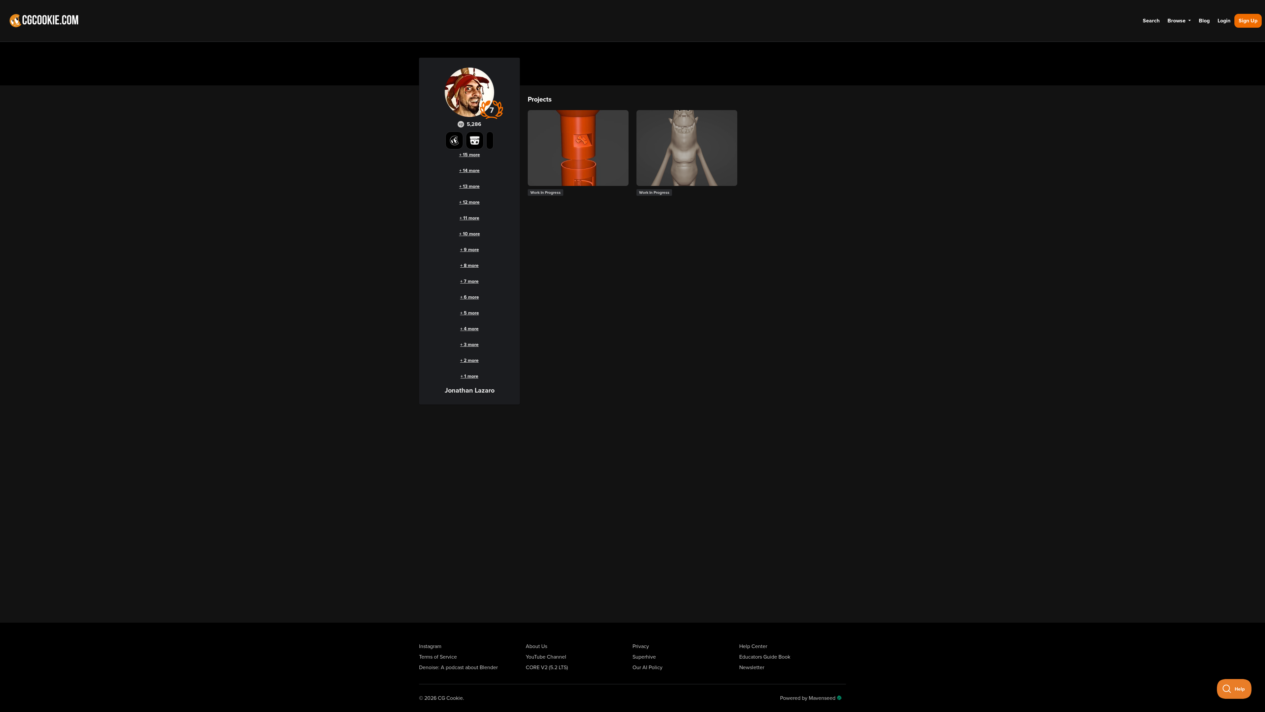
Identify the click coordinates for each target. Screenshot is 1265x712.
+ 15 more (469, 155)
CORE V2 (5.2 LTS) (547, 667)
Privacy (640, 646)
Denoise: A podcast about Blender (458, 667)
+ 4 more (469, 329)
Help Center (753, 646)
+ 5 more (469, 313)
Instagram (430, 646)
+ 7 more (469, 281)
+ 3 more (469, 344)
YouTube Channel (546, 657)
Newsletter (751, 667)
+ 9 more (469, 249)
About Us (536, 646)
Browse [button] (1177, 20)
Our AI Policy (647, 667)
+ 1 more (469, 376)
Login (1224, 20)
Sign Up (1248, 20)
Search (1151, 20)
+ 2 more (469, 360)
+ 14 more (469, 170)
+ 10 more (469, 234)
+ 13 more (469, 186)
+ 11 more (469, 218)
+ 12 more (469, 202)
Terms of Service (438, 657)
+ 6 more (469, 297)
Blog (1204, 20)
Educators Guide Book (764, 657)
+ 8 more (469, 265)
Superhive (644, 657)
